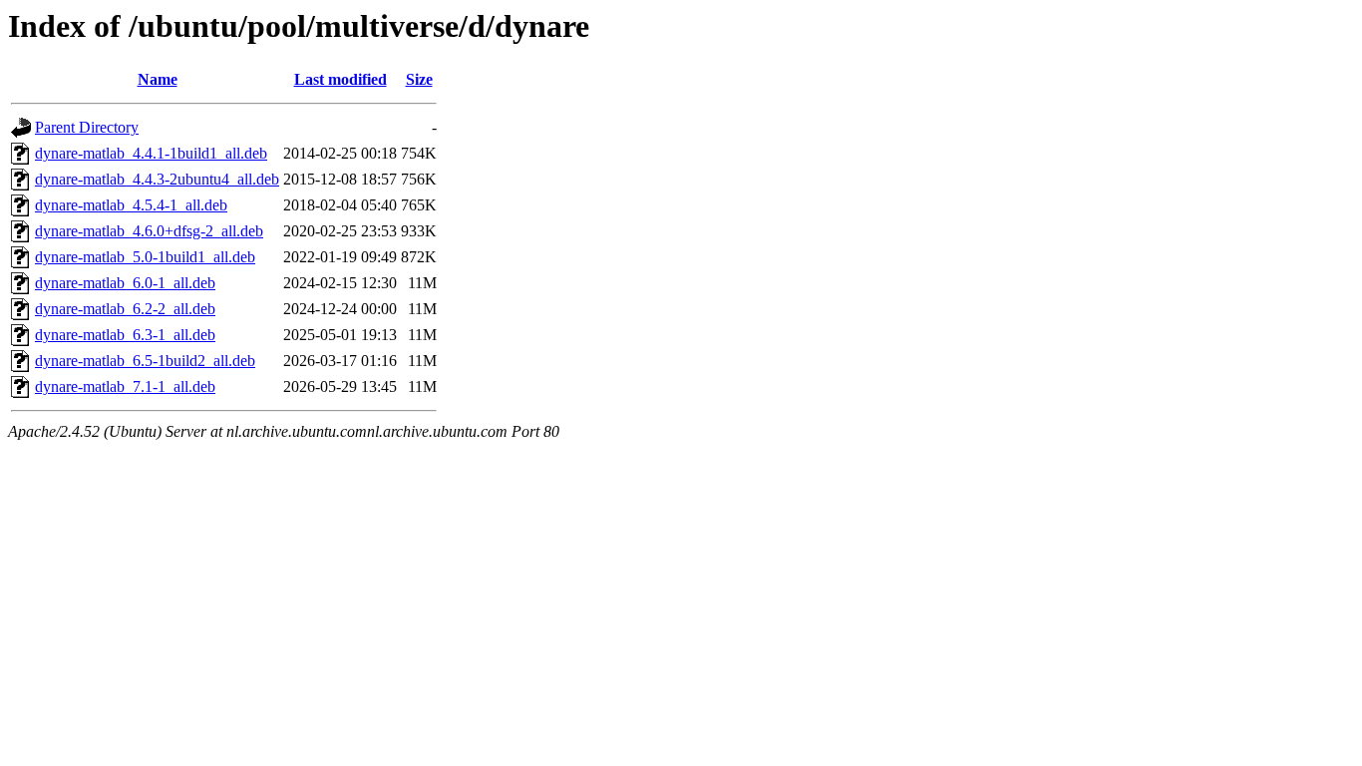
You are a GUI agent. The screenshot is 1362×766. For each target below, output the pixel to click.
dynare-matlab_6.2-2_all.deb (125, 308)
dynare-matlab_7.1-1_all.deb (125, 386)
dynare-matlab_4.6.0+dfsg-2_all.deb (149, 230)
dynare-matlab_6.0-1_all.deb (125, 282)
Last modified (340, 79)
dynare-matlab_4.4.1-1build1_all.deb (151, 153)
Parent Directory (87, 127)
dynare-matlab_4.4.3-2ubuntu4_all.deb (157, 179)
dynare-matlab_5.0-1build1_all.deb (145, 256)
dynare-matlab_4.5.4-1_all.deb (131, 204)
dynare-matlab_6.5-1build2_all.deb (145, 360)
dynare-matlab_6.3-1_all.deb (125, 334)
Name (157, 79)
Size (419, 79)
